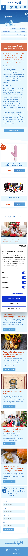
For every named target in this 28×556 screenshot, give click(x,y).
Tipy (15, 31)
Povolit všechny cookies (14, 298)
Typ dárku (6, 522)
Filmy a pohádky (14, 38)
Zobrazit (19, 170)
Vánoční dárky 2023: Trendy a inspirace (11, 241)
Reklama (20, 549)
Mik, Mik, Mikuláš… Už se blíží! (13, 393)
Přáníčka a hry (21, 35)
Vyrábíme (22, 31)
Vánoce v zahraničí (8, 35)
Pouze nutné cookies (14, 308)
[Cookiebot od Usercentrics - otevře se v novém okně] (19, 246)
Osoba (5, 501)
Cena (4, 508)
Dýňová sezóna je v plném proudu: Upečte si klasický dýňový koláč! (13, 468)
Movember (6, 69)
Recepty (22, 28)
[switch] (24, 277)
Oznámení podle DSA (15, 553)
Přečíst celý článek (9, 329)
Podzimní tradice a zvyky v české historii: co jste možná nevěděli (13, 354)
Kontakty (11, 549)
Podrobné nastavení (17, 293)
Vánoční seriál (6, 31)
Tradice (6, 28)
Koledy (14, 28)
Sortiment (6, 515)
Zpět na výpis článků (14, 130)
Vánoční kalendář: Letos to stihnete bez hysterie (13, 430)
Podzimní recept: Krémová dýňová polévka (14, 315)
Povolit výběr (14, 303)
